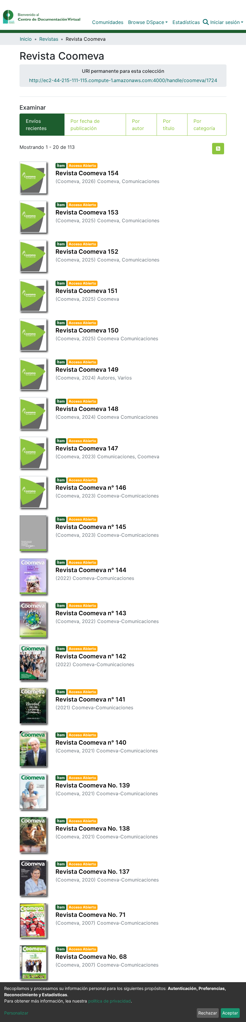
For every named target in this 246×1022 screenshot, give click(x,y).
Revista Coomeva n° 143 (91, 613)
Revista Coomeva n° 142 (91, 656)
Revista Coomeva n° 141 (90, 699)
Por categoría (204, 124)
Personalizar (16, 1012)
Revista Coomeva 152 (87, 251)
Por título (169, 124)
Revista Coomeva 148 (87, 408)
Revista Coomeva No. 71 (91, 914)
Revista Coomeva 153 (87, 212)
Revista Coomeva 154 (87, 173)
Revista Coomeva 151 (87, 290)
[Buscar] (206, 22)
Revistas (48, 39)
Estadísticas (186, 22)
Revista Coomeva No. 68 (91, 956)
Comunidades (107, 22)
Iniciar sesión (225, 22)
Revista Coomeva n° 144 (91, 570)
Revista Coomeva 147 (87, 448)
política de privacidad (109, 1000)
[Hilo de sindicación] (218, 148)
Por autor (138, 124)
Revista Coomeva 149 (87, 369)
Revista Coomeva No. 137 (93, 871)
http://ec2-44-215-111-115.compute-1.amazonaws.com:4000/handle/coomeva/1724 (123, 80)
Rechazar (207, 1012)
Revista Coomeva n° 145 (91, 526)
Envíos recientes (36, 124)
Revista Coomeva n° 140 (91, 742)
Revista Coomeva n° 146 (91, 487)
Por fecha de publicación (85, 124)
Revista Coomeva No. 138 (93, 828)
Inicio (26, 39)
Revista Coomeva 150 (87, 330)
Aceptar (230, 1012)
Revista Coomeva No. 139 (93, 785)
